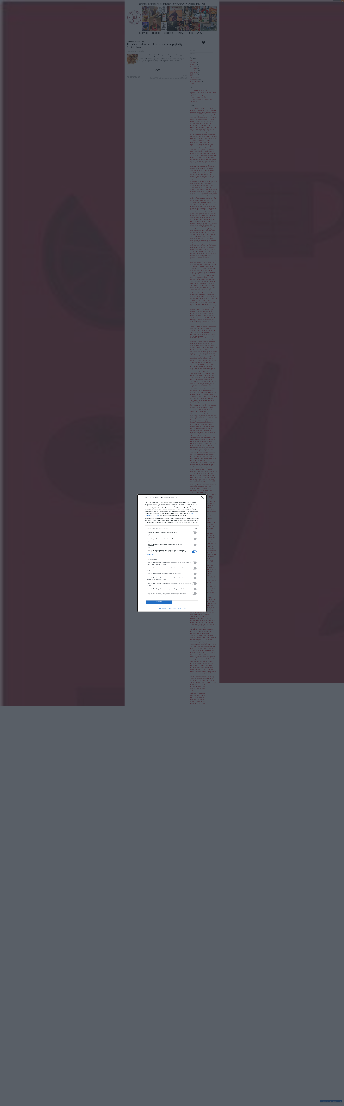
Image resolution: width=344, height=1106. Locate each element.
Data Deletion (162, 608)
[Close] (203, 498)
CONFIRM (159, 602)
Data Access (172, 608)
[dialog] (172, 553)
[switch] (194, 532)
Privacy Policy (182, 608)
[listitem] (172, 529)
